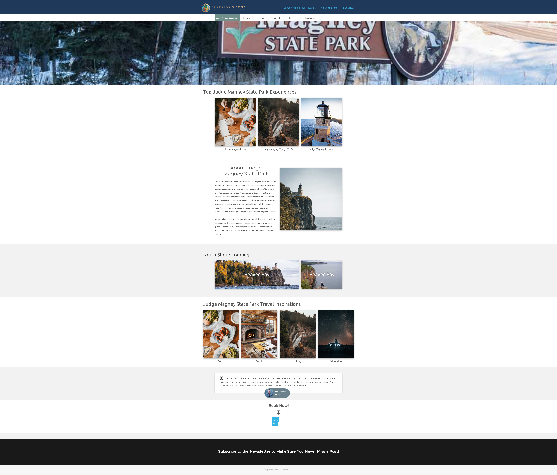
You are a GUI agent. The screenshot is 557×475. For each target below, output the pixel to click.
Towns (311, 8)
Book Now (348, 8)
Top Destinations (328, 8)
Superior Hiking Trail (294, 8)
